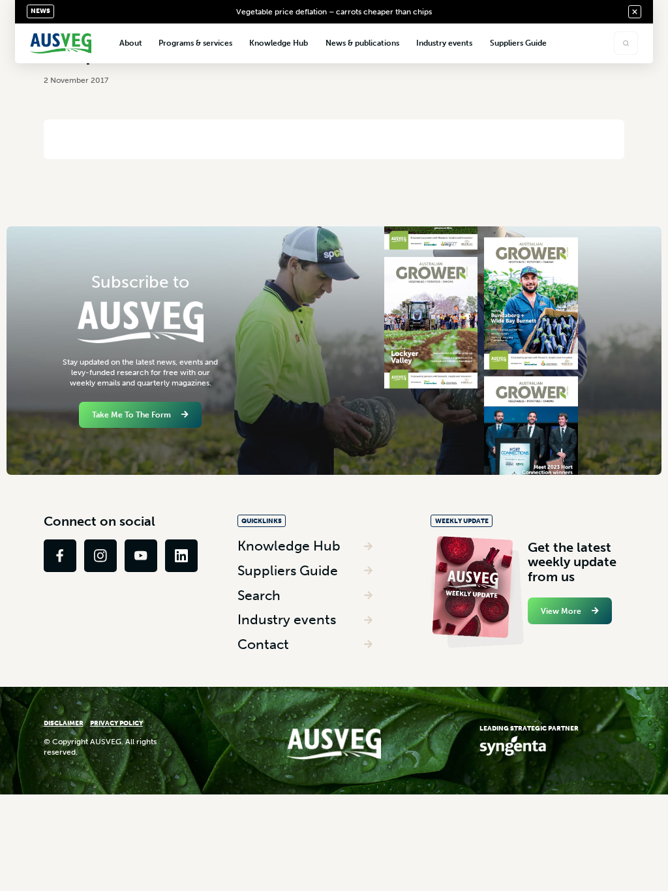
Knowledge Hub (289, 545)
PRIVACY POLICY (116, 723)
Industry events (286, 619)
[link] (60, 555)
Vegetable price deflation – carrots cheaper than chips (334, 11)
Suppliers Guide (287, 570)
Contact (263, 644)
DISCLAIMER (64, 723)
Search (259, 595)
